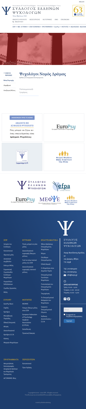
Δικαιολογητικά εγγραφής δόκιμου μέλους (29, 253)
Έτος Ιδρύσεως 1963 (20, 16)
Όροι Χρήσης (27, 367)
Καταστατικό (8, 251)
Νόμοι (43, 253)
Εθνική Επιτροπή (9, 322)
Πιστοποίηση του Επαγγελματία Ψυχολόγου (47, 286)
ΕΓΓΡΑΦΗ (24, 27)
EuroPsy (56, 27)
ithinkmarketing (46, 402)
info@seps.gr (72, 275)
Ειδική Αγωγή (45, 264)
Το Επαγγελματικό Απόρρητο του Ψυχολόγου (47, 300)
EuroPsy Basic (8, 304)
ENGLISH (81, 1)
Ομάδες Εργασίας (10, 288)
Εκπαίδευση (26, 329)
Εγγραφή (69, 321)
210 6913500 (72, 269)
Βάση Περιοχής (9, 80)
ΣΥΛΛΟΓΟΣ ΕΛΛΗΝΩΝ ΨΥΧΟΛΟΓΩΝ (36, 10)
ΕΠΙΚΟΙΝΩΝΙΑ (65, 19)
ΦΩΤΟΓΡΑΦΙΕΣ (47, 19)
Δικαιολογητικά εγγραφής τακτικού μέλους (29, 269)
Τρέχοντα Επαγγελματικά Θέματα (46, 309)
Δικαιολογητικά (9, 330)
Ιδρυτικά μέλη (9, 255)
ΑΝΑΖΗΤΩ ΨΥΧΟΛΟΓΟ (20, 19)
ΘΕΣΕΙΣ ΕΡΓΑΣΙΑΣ (34, 19)
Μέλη (6, 292)
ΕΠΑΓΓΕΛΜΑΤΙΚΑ (34, 27)
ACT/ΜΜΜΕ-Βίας (10, 378)
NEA (19, 27)
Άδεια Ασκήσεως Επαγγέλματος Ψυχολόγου (47, 246)
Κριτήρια (7, 312)
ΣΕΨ (14, 27)
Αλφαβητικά (7, 85)
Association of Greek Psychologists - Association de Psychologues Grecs (37, 6)
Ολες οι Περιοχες (8, 74)
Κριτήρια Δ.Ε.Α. (9, 334)
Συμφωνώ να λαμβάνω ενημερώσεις (74, 315)
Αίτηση (6, 326)
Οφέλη (6, 308)
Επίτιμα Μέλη (8, 265)
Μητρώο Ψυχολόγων (11, 342)
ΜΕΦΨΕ (25, 304)
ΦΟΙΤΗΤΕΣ (64, 27)
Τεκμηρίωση (45, 293)
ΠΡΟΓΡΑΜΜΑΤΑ (47, 27)
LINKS (56, 19)
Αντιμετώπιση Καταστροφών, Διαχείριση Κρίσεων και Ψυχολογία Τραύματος (11, 369)
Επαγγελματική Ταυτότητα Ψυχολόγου (46, 277)
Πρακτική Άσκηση (28, 333)
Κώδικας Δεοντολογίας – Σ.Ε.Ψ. (46, 319)
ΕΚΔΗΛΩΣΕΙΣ (75, 27)
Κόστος (6, 338)
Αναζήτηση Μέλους (9, 90)
